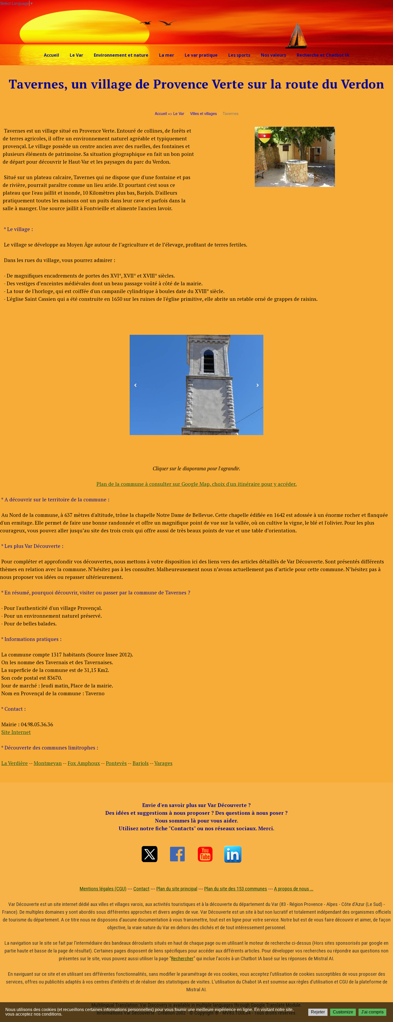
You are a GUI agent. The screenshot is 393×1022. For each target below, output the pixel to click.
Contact (141, 889)
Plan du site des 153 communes (235, 889)
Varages (163, 763)
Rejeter (318, 1012)
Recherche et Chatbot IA (323, 55)
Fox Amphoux (84, 763)
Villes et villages (203, 113)
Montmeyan (48, 763)
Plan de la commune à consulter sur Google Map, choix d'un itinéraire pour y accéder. (197, 484)
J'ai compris (372, 1012)
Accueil (51, 55)
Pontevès (116, 763)
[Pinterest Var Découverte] (232, 854)
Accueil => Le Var (169, 113)
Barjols (141, 763)
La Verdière (14, 763)
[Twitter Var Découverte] (149, 854)
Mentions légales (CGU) (103, 889)
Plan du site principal (176, 889)
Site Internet (16, 732)
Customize (343, 1012)
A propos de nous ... (293, 889)
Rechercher (182, 958)
